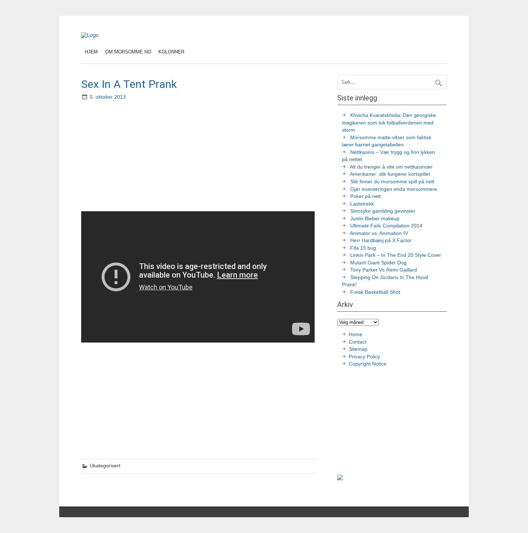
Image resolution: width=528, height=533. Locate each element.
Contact (357, 342)
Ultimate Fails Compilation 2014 (386, 225)
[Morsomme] (89, 35)
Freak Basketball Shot (375, 292)
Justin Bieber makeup (374, 218)
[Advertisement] (199, 157)
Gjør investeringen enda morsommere (393, 189)
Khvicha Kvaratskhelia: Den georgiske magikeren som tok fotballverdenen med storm (389, 123)
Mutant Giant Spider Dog (378, 262)
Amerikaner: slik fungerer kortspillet (390, 174)
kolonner (171, 52)
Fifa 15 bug (363, 248)
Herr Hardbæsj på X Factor (381, 240)
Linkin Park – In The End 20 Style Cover (395, 255)
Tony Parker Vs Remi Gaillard (383, 270)
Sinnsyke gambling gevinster (382, 211)
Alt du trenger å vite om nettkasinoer (391, 167)
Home (355, 334)
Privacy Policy (365, 356)
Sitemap (358, 349)
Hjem (91, 52)
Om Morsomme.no (128, 52)
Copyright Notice (367, 364)
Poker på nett (365, 196)
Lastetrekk (362, 204)
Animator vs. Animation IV (379, 233)
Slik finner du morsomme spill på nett (392, 181)
